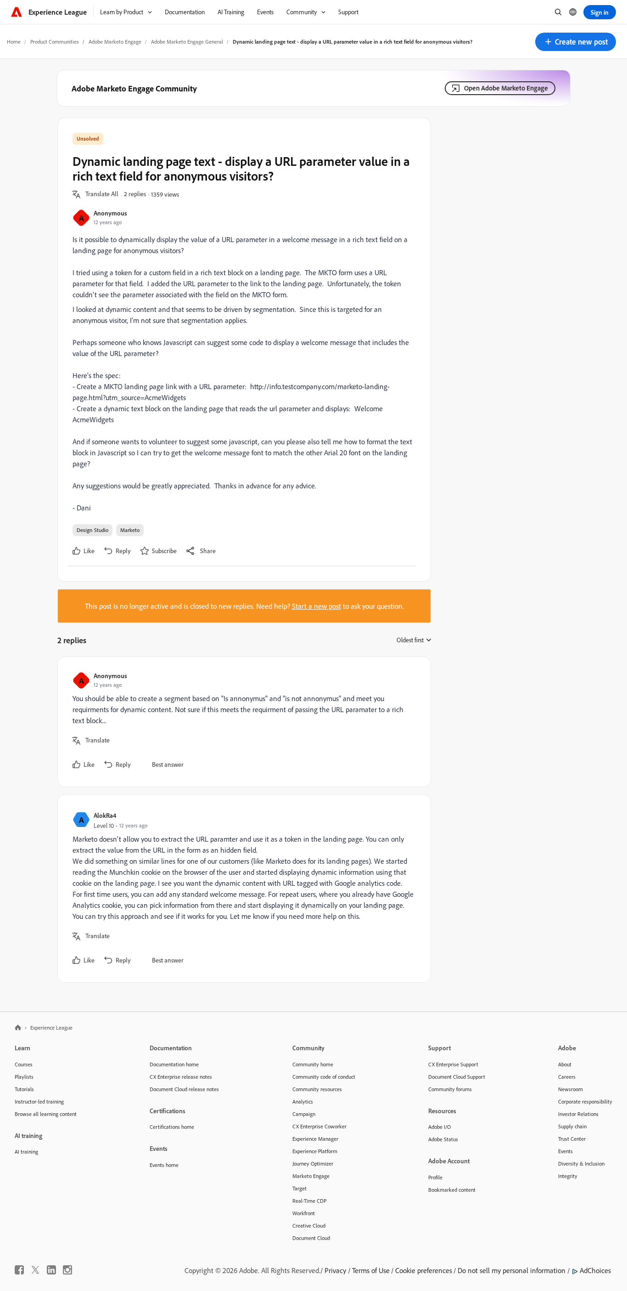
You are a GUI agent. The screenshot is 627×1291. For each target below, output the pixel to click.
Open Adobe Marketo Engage (506, 88)
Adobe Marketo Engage (115, 41)
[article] (242, 722)
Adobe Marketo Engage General (187, 41)
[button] (575, 42)
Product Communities (54, 41)
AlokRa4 (105, 815)
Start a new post (316, 606)
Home (14, 41)
